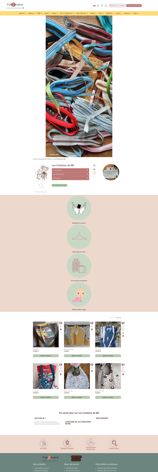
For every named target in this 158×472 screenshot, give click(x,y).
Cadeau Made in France (42, 468)
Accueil (35, 159)
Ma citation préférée (58, 174)
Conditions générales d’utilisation (107, 468)
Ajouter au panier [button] (46, 356)
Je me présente (57, 170)
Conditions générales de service (107, 470)
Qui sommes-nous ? (72, 468)
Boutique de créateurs (45, 159)
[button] (22, 13)
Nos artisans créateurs (73, 470)
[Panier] (105, 5)
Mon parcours (56, 178)
